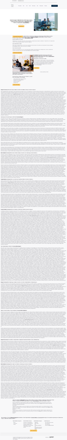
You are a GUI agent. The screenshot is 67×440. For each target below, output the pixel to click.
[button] (24, 5)
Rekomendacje (33, 5)
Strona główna (19, 5)
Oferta (23, 5)
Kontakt (30, 5)
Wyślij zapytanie (41, 5)
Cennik (27, 5)
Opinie (37, 5)
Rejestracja (45, 5)
